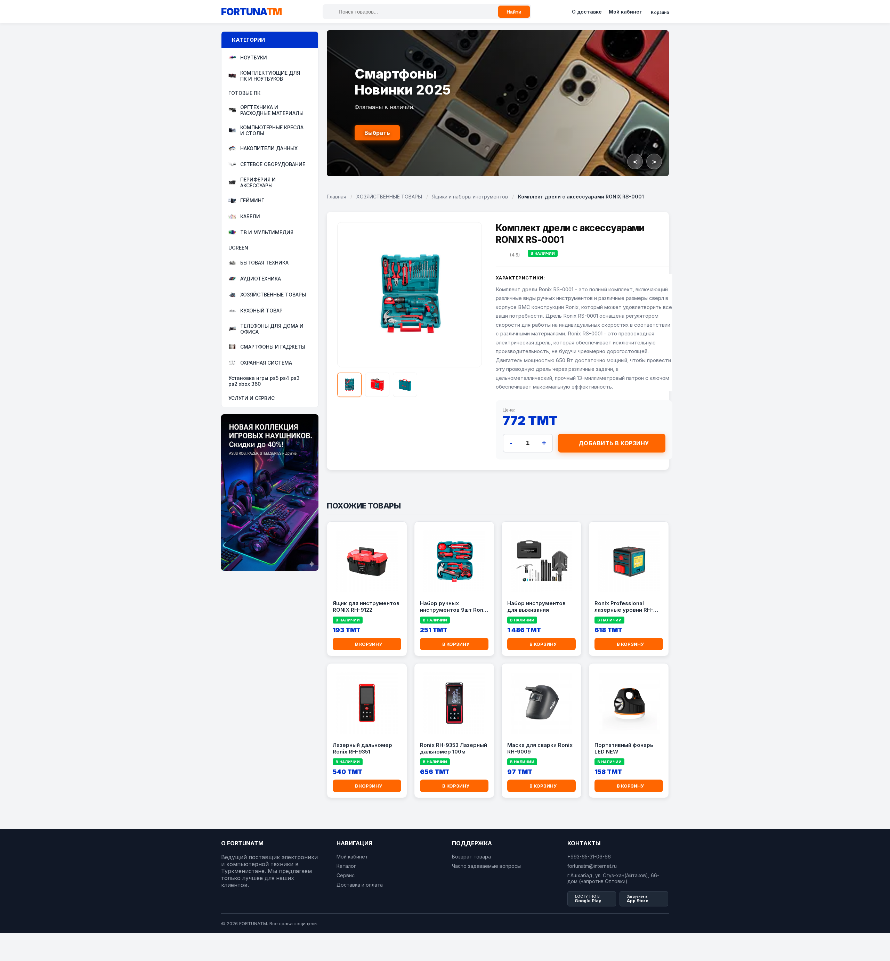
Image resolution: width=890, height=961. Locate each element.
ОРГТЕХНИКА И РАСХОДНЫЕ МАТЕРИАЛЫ (272, 110)
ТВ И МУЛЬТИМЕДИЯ (266, 233)
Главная (336, 196)
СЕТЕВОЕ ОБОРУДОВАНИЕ (272, 165)
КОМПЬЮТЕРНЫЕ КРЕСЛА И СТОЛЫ (272, 130)
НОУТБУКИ (253, 58)
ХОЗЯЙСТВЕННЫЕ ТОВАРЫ (273, 295)
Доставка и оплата (360, 885)
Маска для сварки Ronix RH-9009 (540, 748)
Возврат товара (471, 857)
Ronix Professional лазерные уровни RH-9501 (623, 607)
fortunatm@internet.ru (592, 866)
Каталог (346, 866)
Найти (514, 12)
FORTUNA (251, 12)
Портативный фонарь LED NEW (623, 748)
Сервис (346, 875)
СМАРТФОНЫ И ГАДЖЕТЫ (272, 347)
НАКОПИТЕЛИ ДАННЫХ (269, 149)
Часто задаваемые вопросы (486, 866)
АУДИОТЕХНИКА (260, 279)
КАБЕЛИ (250, 217)
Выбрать (377, 132)
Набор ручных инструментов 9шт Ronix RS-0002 (454, 607)
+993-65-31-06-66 (589, 857)
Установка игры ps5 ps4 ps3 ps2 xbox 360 (264, 381)
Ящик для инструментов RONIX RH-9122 (366, 606)
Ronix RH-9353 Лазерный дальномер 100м (453, 748)
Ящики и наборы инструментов (470, 196)
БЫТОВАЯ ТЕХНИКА (264, 263)
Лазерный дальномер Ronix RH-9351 (362, 748)
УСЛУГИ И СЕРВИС (251, 398)
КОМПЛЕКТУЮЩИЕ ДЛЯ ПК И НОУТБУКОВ (270, 76)
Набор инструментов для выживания (536, 606)
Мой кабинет (625, 12)
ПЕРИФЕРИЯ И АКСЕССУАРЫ (258, 182)
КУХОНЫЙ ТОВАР (261, 311)
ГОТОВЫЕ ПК (244, 93)
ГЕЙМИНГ (252, 201)
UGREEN (238, 248)
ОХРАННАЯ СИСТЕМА (266, 363)
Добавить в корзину (613, 443)
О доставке (587, 12)
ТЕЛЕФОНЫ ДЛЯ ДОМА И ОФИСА (272, 329)
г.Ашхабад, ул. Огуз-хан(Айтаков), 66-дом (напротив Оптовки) (613, 878)
